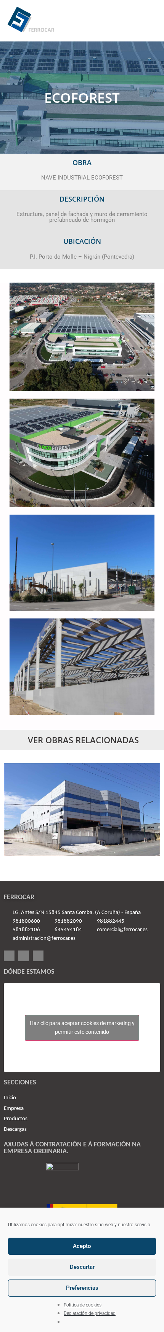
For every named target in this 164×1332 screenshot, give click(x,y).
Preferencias (82, 1287)
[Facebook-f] (9, 956)
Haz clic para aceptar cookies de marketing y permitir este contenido (82, 1027)
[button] (147, 21)
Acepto (82, 1246)
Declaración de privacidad (90, 1313)
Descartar (82, 1267)
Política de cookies (82, 1305)
